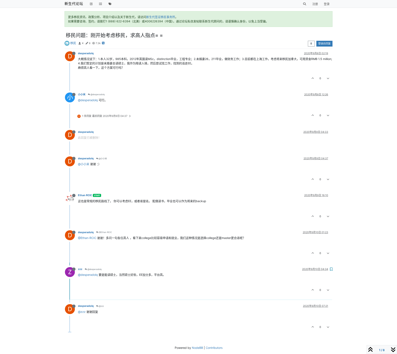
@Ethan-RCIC (87, 238)
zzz (80, 269)
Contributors (214, 347)
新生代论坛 (74, 3)
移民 (73, 43)
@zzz (101, 306)
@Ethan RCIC (105, 232)
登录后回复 (324, 43)
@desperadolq (97, 94)
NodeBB (197, 347)
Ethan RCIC (85, 195)
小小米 (81, 94)
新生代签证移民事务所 (160, 17)
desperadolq (86, 53)
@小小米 (102, 158)
